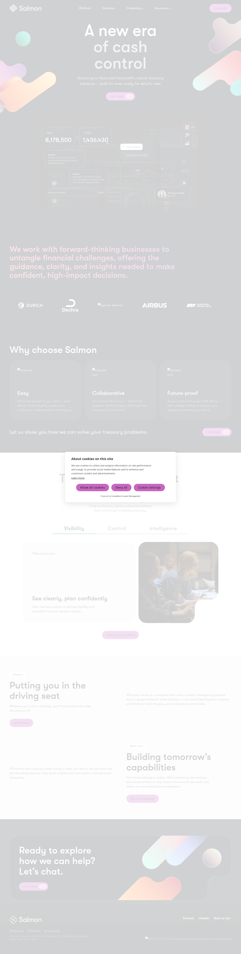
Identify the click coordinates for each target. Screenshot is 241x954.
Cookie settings (149, 487)
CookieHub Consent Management (125, 496)
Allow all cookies (92, 487)
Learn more (77, 478)
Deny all (121, 487)
